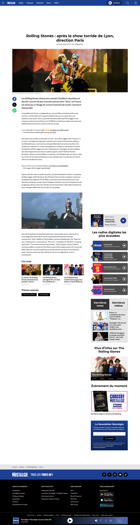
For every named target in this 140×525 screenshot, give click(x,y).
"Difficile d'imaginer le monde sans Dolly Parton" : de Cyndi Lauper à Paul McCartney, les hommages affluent (117, 338)
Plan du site (30, 515)
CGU (57, 515)
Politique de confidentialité (82, 515)
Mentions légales (49, 515)
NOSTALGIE (108, 245)
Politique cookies (66, 515)
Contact (39, 515)
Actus (49, 3)
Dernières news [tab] (100, 304)
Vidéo (56, 3)
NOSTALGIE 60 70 (110, 267)
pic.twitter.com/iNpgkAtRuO (58, 166)
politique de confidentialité (99, 447)
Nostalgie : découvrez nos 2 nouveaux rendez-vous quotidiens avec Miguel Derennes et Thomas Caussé (117, 328)
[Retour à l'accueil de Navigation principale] (11, 3)
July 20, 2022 (51, 132)
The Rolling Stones (101, 374)
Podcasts (39, 3)
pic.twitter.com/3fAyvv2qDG (59, 130)
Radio (21, 3)
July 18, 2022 (45, 168)
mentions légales (109, 445)
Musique (30, 3)
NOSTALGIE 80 (109, 289)
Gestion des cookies (107, 515)
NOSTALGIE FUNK (110, 278)
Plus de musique (119, 520)
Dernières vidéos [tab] (118, 304)
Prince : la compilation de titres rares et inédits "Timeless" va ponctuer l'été (117, 316)
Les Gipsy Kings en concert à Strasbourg (106, 414)
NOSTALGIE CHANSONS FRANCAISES (110, 221)
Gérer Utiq (95, 515)
